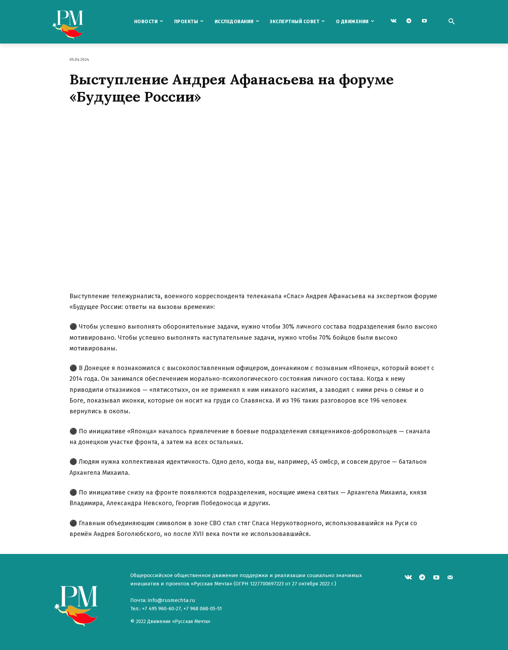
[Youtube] (424, 21)
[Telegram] (409, 21)
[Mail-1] (450, 578)
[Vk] (393, 21)
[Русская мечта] (84, 22)
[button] (451, 21)
